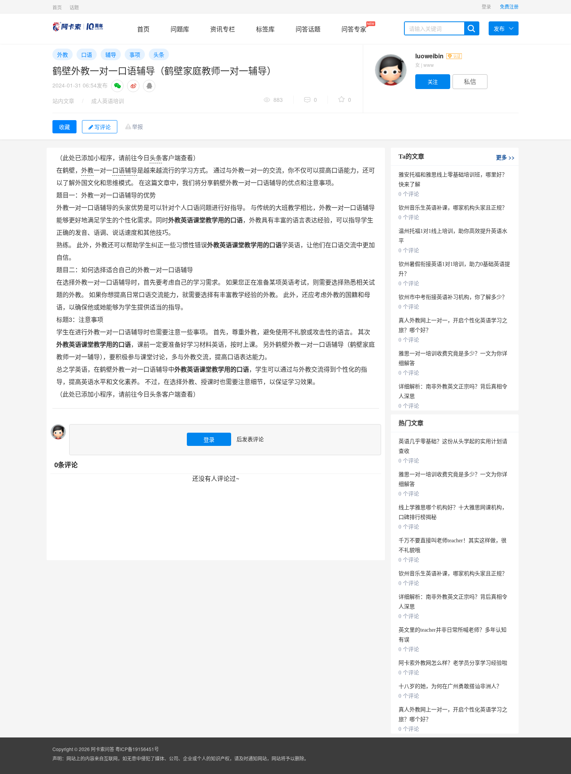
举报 (137, 126)
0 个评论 (409, 194)
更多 (505, 157)
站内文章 (63, 101)
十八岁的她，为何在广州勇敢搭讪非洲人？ (450, 686)
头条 (158, 54)
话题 (74, 7)
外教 (62, 54)
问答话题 (308, 28)
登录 (486, 6)
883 (278, 99)
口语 (86, 54)
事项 (134, 54)
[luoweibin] (390, 70)
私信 (470, 81)
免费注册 (509, 6)
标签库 (265, 28)
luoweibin (430, 55)
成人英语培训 (107, 101)
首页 (57, 7)
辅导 (110, 54)
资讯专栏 (222, 28)
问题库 (180, 28)
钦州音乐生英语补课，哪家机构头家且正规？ (453, 208)
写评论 (102, 127)
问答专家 (353, 27)
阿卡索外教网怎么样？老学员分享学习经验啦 (453, 663)
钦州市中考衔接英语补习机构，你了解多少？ (453, 297)
